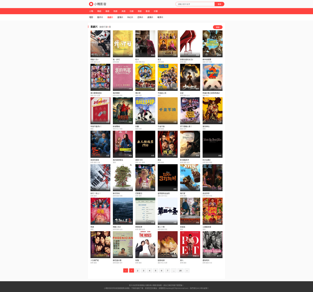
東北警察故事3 (96, 93)
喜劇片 (110, 17)
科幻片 (130, 17)
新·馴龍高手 (184, 160)
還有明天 (206, 260)
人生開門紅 (94, 260)
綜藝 (156, 11)
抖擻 (137, 126)
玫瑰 (137, 260)
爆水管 (137, 93)
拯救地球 (161, 260)
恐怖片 (140, 17)
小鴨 (91, 11)
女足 (182, 93)
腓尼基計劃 (117, 260)
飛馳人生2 (117, 227)
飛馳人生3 (94, 59)
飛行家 (182, 193)
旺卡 (137, 59)
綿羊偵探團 (207, 59)
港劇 (140, 11)
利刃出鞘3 (206, 160)
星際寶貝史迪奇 (164, 193)
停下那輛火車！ (186, 126)
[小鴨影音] (98, 4)
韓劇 (99, 11)
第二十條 (161, 227)
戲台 (159, 160)
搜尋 (219, 4)
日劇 (132, 11)
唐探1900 (139, 160)
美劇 (123, 11)
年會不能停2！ (96, 126)
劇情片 (150, 17)
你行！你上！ (95, 193)
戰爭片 (160, 17)
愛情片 (120, 17)
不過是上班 (162, 93)
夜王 (159, 59)
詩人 (182, 260)
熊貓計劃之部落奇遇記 (211, 93)
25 (180, 270)
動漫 (148, 11)
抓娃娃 (182, 227)
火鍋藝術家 (207, 227)
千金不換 (161, 126)
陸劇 (115, 11)
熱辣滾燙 (138, 227)
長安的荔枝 (94, 160)
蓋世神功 (206, 126)
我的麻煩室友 (118, 160)
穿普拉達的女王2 (186, 59)
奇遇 (92, 227)
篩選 (217, 27)
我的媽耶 (116, 93)
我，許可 (116, 59)
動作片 (100, 17)
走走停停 (206, 193)
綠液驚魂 (116, 126)
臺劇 (107, 11)
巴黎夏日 (138, 193)
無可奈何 (116, 193)
